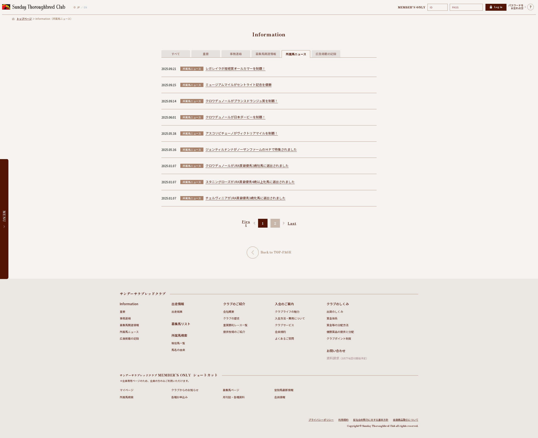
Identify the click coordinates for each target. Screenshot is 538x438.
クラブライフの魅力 (287, 312)
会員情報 (279, 397)
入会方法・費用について (290, 318)
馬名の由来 (178, 350)
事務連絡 (125, 318)
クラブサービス (284, 325)
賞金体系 (332, 318)
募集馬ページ (231, 390)
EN (85, 7)
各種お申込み (179, 397)
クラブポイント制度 (339, 338)
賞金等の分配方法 (337, 325)
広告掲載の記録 (129, 338)
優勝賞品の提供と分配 (340, 332)
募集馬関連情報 (129, 325)
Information (129, 304)
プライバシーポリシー (321, 419)
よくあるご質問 (284, 338)
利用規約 (343, 419)
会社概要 (228, 312)
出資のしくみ (335, 312)
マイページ (126, 390)
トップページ (24, 18)
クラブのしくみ (338, 304)
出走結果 (176, 312)
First (246, 223)
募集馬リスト (180, 324)
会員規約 (280, 332)
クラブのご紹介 (234, 304)
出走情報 (177, 304)
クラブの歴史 (231, 318)
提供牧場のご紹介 (234, 332)
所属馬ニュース (129, 332)
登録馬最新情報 (283, 390)
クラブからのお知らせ (185, 390)
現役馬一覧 (178, 343)
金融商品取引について (405, 419)
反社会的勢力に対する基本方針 (370, 419)
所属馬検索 (179, 335)
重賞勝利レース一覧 (235, 325)
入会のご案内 (284, 304)
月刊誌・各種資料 (234, 397)
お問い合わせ (336, 350)
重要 (122, 312)
